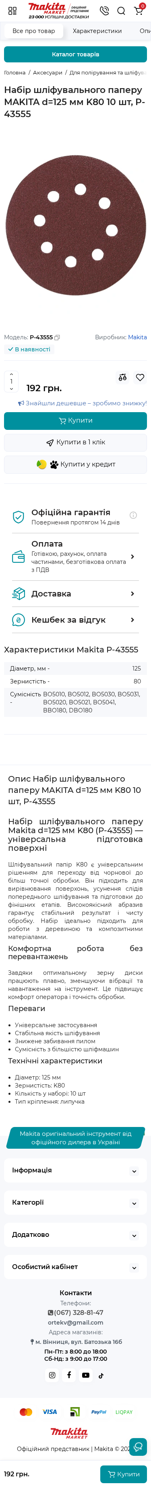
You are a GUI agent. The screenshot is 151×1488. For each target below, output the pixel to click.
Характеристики (97, 31)
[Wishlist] (140, 377)
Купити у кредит (88, 464)
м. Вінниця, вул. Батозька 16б (78, 1342)
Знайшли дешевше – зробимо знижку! (85, 403)
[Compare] (122, 377)
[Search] (121, 10)
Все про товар (33, 31)
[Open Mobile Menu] (13, 10)
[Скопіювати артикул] (57, 338)
